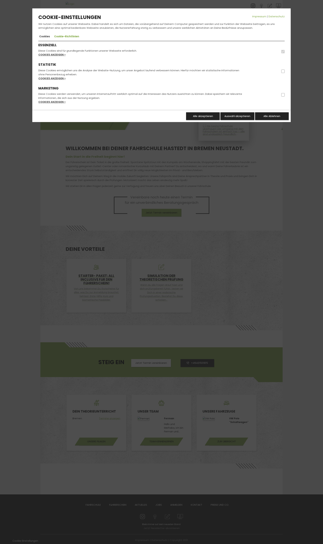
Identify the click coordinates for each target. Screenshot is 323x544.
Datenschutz (276, 16)
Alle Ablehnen (271, 116)
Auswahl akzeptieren (237, 116)
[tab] (44, 36)
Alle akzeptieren (203, 116)
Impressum (259, 16)
